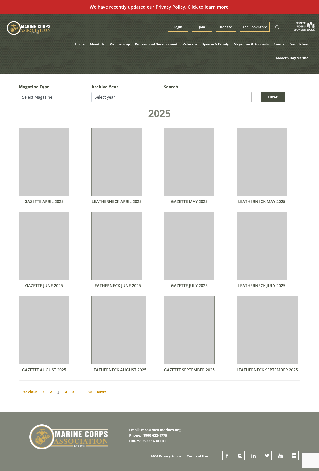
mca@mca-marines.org (161, 429)
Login (178, 27)
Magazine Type (34, 87)
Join (202, 27)
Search (171, 87)
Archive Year (104, 87)
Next (101, 391)
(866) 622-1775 (155, 435)
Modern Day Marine (292, 58)
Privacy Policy (170, 7)
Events (279, 44)
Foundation (298, 44)
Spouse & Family (215, 44)
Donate (226, 27)
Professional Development (156, 44)
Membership (119, 44)
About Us (97, 44)
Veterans (190, 44)
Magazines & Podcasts (251, 44)
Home (80, 44)
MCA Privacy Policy (166, 456)
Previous (29, 391)
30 (90, 391)
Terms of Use (197, 456)
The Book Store (254, 27)
